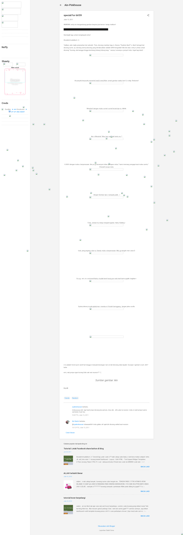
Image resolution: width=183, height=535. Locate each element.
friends (67, 398)
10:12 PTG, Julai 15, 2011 (80, 428)
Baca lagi (145, 467)
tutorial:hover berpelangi (74, 498)
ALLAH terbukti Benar (73, 473)
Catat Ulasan (70, 433)
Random (75, 398)
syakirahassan (77, 407)
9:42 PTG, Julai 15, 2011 (80, 415)
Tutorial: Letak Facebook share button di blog (84, 448)
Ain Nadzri (75, 421)
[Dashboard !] (20, 66)
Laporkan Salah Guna (106, 530)
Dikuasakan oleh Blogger (106, 526)
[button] (148, 15)
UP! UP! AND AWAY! (18, 112)
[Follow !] (8, 66)
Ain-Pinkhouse (72, 5)
